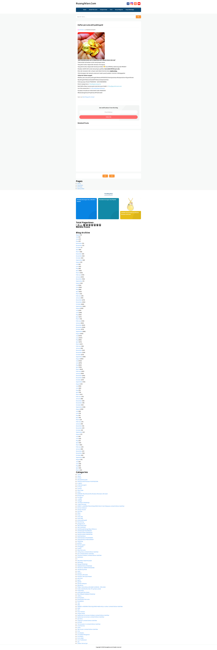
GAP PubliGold (81, 527)
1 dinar (79, 474)
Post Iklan (80, 185)
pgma (79, 580)
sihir (78, 610)
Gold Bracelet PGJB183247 (84, 532)
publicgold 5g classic (83, 592)
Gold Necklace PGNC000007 (85, 540)
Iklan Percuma (81, 550)
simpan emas (81, 614)
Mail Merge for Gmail (88, 97)
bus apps (79, 497)
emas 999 (80, 518)
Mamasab (80, 562)
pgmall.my (80, 585)
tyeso (79, 628)
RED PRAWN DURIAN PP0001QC (86, 594)
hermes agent (81, 545)
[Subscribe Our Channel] (139, 3)
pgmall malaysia (82, 584)
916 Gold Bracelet (82, 480)
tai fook (79, 622)
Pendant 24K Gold (82, 575)
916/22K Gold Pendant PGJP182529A (87, 481)
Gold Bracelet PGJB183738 (84, 534)
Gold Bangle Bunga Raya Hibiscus (87, 529)
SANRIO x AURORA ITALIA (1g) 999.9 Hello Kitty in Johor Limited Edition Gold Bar (100, 606)
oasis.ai (79, 573)
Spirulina (79, 619)
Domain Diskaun (82, 508)
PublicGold (80, 591)
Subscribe (108, 117)
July (77, 237)
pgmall (79, 582)
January (78, 277)
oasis (78, 571)
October (78, 247)
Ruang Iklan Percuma (83, 599)
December (79, 243)
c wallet (79, 499)
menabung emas (82, 569)
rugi (78, 603)
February (78, 275)
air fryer (79, 487)
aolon (79, 492)
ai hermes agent (82, 485)
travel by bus (81, 626)
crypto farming (81, 504)
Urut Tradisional (82, 640)
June (77, 239)
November (79, 245)
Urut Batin (80, 636)
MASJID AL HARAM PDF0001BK (86, 568)
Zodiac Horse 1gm (82, 643)
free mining (80, 522)
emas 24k (80, 517)
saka (78, 605)
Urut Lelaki (80, 638)
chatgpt (79, 501)
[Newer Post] (105, 176)
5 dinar (79, 478)
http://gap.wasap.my (95, 84)
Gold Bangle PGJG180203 (84, 531)
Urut (78, 631)
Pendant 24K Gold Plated (84, 577)
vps (78, 642)
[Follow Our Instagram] (131, 3)
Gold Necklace (81, 536)
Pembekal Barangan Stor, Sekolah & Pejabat (86, 201)
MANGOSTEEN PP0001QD (84, 566)
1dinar (79, 476)
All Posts (79, 187)
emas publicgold (82, 520)
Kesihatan (80, 557)
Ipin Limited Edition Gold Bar (85, 554)
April (77, 250)
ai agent (79, 483)
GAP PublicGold (81, 525)
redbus (79, 596)
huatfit (79, 548)
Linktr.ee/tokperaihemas (98, 88)
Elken (79, 513)
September (79, 260)
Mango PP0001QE (82, 564)
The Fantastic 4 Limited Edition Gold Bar (89, 624)
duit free (79, 511)
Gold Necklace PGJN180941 (85, 538)
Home (84, 10)
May (77, 241)
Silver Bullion (81, 612)
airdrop (79, 488)
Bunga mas (80, 496)
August (78, 235)
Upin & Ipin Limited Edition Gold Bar (87, 629)
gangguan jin (81, 524)
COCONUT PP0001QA (83, 503)
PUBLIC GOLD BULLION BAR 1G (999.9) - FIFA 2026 (91, 587)
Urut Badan (80, 633)
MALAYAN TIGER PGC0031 (84, 561)
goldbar (79, 543)
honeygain (80, 547)
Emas (78, 515)
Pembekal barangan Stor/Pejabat (107, 200)
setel (78, 608)
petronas (80, 578)
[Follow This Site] (135, 3)
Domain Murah (81, 510)
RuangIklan (80, 601)
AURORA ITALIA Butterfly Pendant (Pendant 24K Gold (130, 214)
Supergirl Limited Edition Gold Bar (87, 621)
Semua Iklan (80, 189)
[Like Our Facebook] (128, 3)
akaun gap (80, 490)
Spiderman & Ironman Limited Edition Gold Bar (90, 617)
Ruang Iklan (80, 598)
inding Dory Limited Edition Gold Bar (87, 552)
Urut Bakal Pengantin (83, 635)
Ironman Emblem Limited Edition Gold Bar (89, 555)
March (78, 252)
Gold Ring (80, 541)
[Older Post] (112, 176)
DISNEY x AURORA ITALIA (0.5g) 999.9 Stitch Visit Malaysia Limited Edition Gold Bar (100, 506)
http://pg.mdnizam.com (115, 86)
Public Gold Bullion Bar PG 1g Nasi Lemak (89, 589)
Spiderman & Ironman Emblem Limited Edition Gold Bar (93, 615)
